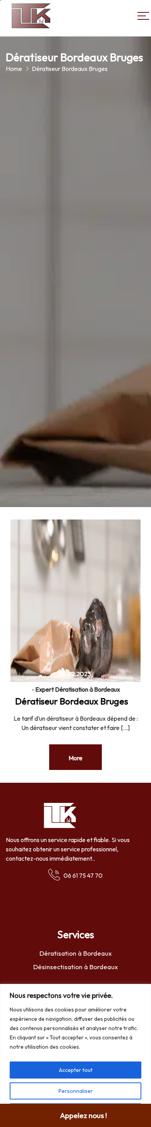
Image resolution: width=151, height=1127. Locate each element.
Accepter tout (76, 1070)
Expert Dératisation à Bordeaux (77, 689)
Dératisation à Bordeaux (75, 953)
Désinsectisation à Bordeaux (75, 967)
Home (14, 68)
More (75, 758)
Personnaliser (75, 1090)
